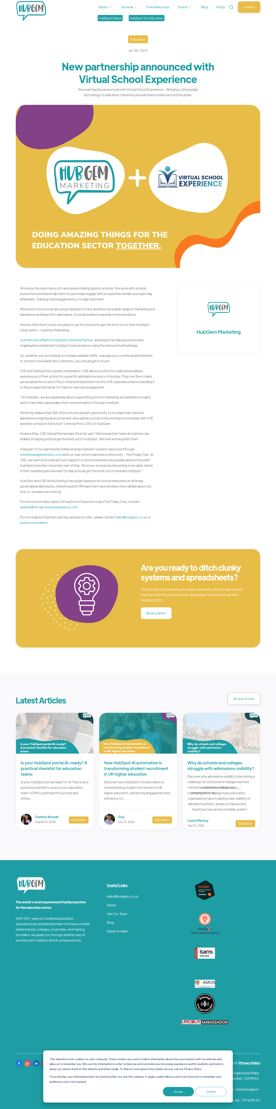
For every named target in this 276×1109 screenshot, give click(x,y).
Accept (178, 1091)
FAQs (220, 7)
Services (127, 7)
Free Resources (157, 7)
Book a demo (156, 613)
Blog (204, 7)
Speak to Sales (117, 931)
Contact (249, 7)
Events (183, 7)
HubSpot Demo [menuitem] (110, 18)
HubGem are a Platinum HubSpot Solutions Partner (56, 340)
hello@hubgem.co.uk (131, 517)
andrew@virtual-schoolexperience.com (49, 507)
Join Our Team (117, 914)
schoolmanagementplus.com (41, 454)
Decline (211, 1091)
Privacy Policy (249, 1063)
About (103, 7)
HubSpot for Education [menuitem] (146, 18)
